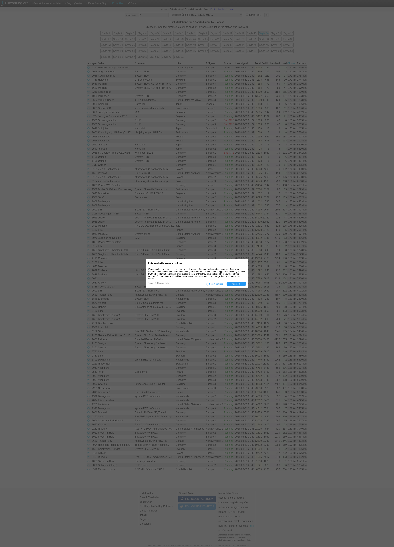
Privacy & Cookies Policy (159, 283)
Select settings (216, 284)
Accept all (236, 284)
